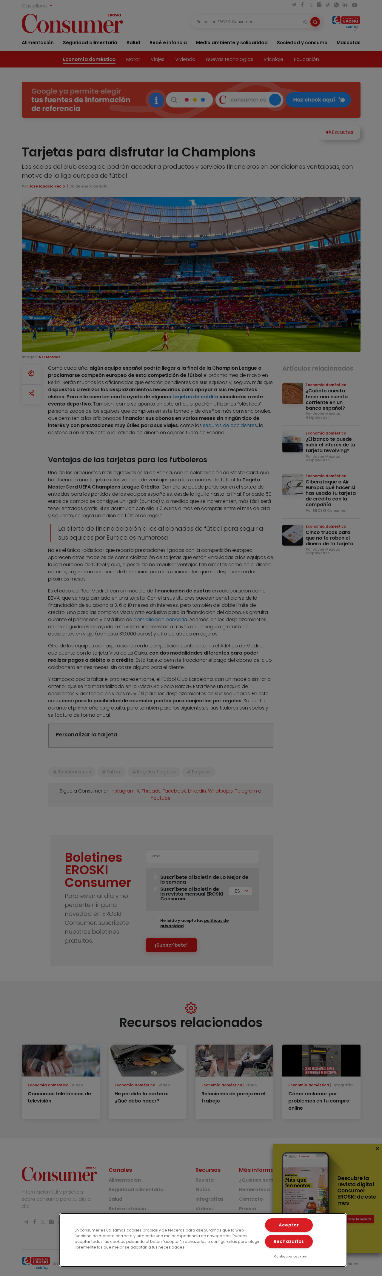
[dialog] (203, 1240)
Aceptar (289, 1225)
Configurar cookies (290, 1256)
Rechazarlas (289, 1241)
